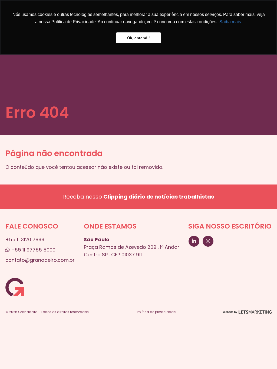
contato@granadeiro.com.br (40, 260)
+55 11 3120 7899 (24, 239)
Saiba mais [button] (230, 21)
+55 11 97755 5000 (32, 249)
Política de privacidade (156, 312)
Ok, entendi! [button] (138, 38)
